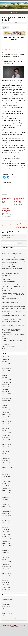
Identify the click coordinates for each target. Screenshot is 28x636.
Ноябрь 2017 (6, 541)
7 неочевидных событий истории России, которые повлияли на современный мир (11, 330)
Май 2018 (5, 527)
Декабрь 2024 (7, 382)
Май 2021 (5, 449)
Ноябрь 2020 (6, 463)
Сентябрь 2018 (7, 518)
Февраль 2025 (7, 380)
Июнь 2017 (6, 552)
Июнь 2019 (6, 497)
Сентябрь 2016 (7, 573)
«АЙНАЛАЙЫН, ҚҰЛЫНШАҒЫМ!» (12, 602)
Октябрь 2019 (7, 490)
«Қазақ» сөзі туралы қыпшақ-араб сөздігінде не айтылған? (11, 254)
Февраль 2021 (7, 456)
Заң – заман (6, 606)
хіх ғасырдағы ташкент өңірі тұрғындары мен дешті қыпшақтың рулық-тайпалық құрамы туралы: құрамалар (13, 261)
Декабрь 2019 (7, 486)
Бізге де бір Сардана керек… (13, 18)
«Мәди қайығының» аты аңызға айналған (13, 306)
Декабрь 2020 (7, 460)
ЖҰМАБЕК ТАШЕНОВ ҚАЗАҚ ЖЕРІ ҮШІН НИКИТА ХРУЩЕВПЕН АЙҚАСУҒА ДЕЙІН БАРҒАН (13, 294)
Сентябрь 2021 (7, 444)
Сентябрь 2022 (7, 421)
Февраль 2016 (7, 587)
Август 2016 (6, 575)
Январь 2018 (6, 536)
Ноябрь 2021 (6, 439)
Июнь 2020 (6, 472)
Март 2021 (6, 453)
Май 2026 (5, 361)
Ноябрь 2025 (6, 370)
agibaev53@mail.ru (7, 237)
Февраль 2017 (7, 562)
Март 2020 (6, 479)
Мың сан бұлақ (7, 609)
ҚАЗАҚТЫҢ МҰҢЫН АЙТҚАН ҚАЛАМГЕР (13, 286)
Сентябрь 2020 (7, 467)
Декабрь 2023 (7, 398)
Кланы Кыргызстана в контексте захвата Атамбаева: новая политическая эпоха (13, 316)
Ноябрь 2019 (6, 488)
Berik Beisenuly (6, 49)
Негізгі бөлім (7, 611)
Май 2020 (6, 474)
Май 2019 (5, 499)
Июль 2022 (6, 423)
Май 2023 (5, 407)
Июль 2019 (6, 495)
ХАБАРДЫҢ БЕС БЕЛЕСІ (8, 288)
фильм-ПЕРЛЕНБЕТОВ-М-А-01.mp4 (12, 340)
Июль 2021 (6, 446)
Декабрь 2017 (7, 538)
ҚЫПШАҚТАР (6, 291)
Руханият (6, 615)
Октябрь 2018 (7, 515)
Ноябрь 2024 (6, 384)
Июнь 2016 (6, 578)
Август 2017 (6, 548)
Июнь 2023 (6, 405)
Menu (15, 12)
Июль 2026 (6, 357)
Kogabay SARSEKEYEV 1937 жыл (10, 273)
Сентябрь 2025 (7, 373)
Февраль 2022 (7, 433)
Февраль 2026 (7, 366)
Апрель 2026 (6, 363)
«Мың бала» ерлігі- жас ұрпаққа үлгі (12, 268)
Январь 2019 (6, 509)
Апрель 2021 (6, 451)
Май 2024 (5, 389)
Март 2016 (6, 585)
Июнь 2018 (6, 525)
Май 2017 (5, 555)
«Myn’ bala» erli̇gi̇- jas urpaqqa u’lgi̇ (11, 224)
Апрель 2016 (6, 582)
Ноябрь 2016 (6, 568)
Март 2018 (6, 532)
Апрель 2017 (6, 557)
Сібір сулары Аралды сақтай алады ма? (13, 334)
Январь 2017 (6, 564)
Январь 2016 (6, 589)
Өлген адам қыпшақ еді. (9, 257)
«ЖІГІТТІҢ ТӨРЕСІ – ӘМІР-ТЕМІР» (11, 271)
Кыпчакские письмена (8, 281)
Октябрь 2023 (7, 403)
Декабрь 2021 (7, 437)
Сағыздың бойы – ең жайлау (10, 284)
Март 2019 (6, 504)
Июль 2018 (6, 522)
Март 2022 (6, 430)
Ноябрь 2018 (6, 513)
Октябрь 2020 (7, 465)
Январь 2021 (6, 458)
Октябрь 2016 (7, 571)
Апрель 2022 (6, 428)
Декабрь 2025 (7, 368)
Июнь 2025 (6, 375)
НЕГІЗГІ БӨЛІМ (7, 613)
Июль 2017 (6, 550)
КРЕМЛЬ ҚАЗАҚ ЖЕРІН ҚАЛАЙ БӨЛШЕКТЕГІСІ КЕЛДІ (10, 299)
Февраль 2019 (7, 506)
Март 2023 (6, 412)
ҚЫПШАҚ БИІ (6, 275)
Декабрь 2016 (7, 566)
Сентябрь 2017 (7, 545)
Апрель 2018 (6, 529)
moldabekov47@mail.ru (8, 235)
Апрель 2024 (6, 391)
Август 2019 (6, 492)
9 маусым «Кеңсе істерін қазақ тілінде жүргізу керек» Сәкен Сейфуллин (6, 210)
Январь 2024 (6, 396)
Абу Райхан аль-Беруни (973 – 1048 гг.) (12, 319)
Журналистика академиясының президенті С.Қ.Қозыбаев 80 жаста (12, 322)
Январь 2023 (6, 416)
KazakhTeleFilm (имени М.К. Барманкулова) (11, 598)
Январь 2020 (6, 483)
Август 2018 (6, 520)
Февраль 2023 (7, 414)
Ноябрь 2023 (6, 400)
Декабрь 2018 (7, 511)
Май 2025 (5, 377)
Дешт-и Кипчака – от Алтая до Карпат (13, 251)
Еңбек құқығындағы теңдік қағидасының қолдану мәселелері (13, 326)
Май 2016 (5, 580)
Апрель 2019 (6, 502)
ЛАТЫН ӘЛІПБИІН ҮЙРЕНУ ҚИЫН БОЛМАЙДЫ (19, 199)
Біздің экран (6, 604)
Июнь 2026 (6, 359)
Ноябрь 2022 (6, 419)
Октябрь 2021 (7, 442)
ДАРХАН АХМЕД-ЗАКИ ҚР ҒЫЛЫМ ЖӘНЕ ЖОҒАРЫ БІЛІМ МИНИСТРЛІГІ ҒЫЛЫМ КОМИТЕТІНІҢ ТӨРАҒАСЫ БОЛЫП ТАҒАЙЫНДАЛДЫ (13, 311)
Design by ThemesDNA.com (17, 626)
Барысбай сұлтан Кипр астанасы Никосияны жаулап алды (11, 265)
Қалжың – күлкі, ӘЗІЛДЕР (10, 618)
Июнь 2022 (6, 426)
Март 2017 (6, 559)
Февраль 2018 (7, 534)
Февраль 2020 (7, 481)
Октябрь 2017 (7, 543)
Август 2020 (6, 469)
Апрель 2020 (6, 476)
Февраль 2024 (7, 393)
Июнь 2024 (6, 386)
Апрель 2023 (6, 410)
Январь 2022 (6, 435)
